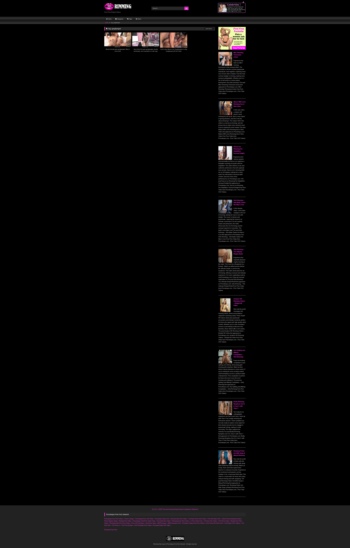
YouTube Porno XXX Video (197, 519)
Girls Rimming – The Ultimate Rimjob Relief (239, 252)
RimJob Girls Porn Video (179, 519)
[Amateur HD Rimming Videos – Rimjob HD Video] (225, 311)
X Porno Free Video (210, 521)
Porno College (129, 519)
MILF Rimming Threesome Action (238, 55)
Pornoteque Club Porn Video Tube (144, 521)
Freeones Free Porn (110, 529)
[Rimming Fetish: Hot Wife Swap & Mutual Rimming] (225, 463)
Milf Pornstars (161, 523)
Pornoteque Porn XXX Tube (144, 519)
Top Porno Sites (151, 523)
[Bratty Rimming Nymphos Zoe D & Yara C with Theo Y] (225, 414)
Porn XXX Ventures (137, 523)
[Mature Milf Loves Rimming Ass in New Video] (225, 114)
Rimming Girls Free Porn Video (120, 523)
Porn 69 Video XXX (214, 519)
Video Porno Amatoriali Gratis (231, 519)
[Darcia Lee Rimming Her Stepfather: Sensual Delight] (225, 159)
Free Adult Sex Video (164, 521)
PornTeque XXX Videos (232, 523)
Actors (139, 19)
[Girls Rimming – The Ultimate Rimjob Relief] (225, 262)
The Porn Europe (127, 525)
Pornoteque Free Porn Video (113, 519)
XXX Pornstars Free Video (142, 525)
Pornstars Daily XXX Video (161, 525)
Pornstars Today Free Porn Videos (193, 523)
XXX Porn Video (223, 521)
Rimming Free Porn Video (180, 521)
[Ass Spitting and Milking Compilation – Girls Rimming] (225, 363)
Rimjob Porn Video (125, 521)
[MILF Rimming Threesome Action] (225, 65)
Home (109, 19)
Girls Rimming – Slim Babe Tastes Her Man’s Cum (239, 202)
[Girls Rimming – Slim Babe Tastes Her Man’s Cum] (225, 213)
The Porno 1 (116, 525)
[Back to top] (344, 542)
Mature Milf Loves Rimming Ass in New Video (240, 104)
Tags (130, 19)
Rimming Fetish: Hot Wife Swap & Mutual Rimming (239, 453)
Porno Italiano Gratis (110, 521)
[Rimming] (118, 7)
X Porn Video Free (196, 521)
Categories (120, 19)
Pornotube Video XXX (162, 519)
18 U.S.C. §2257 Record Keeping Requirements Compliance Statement (175, 509)
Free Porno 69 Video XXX (214, 523)
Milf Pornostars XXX (174, 523)
